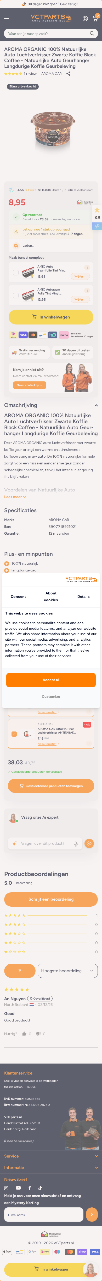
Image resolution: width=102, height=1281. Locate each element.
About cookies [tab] (51, 596)
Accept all (51, 680)
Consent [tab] (18, 596)
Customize (51, 696)
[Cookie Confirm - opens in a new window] (81, 579)
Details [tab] (83, 596)
